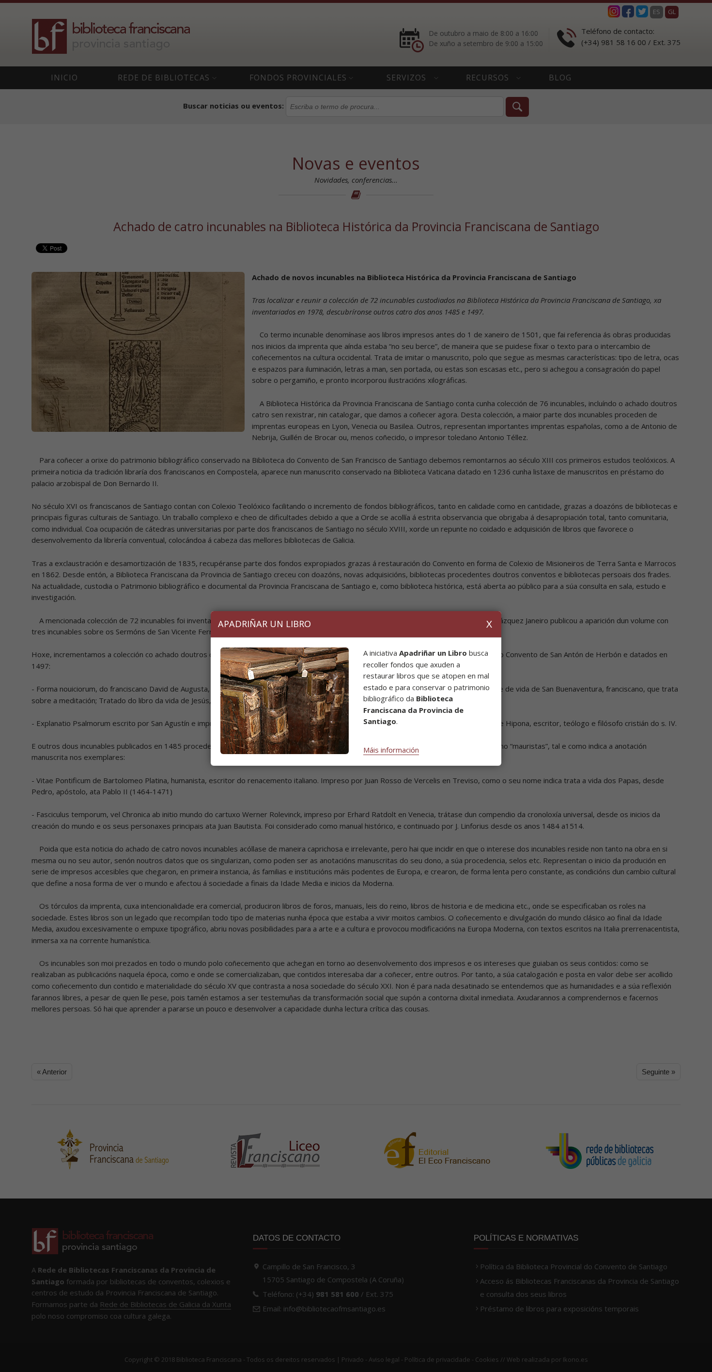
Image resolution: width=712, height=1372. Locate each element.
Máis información (391, 750)
